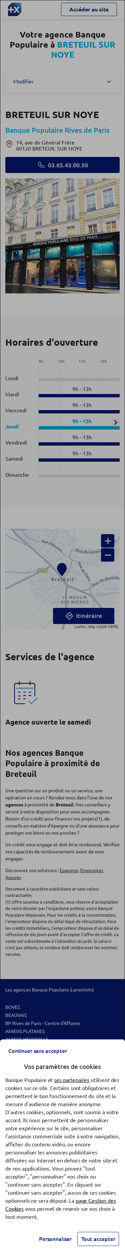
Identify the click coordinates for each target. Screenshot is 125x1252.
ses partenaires (71, 1080)
